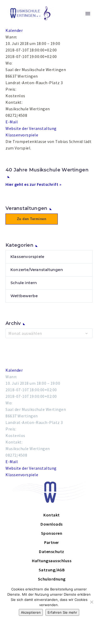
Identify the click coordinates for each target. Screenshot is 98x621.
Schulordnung (52, 579)
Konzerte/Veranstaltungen (36, 269)
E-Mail (11, 121)
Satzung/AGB (52, 569)
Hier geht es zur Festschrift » (33, 184)
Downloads (52, 524)
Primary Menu (88, 14)
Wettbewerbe (24, 296)
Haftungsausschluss (51, 560)
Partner (51, 542)
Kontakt (51, 515)
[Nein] (91, 602)
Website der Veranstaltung (31, 128)
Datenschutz (51, 551)
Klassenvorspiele (21, 134)
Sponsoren (51, 533)
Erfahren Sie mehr (62, 612)
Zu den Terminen (32, 219)
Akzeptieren (31, 612)
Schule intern (23, 282)
